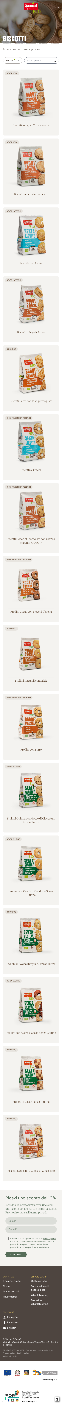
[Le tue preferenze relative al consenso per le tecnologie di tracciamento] (5, 1399)
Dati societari (31, 1350)
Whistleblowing (39, 1295)
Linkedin (11, 1327)
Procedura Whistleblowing (39, 1302)
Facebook (12, 1322)
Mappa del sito (45, 1350)
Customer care (39, 1281)
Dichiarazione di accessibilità (40, 1288)
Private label (10, 1296)
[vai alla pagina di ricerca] (57, 6)
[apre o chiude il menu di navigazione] (5, 6)
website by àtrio (10, 1356)
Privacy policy (9, 1353)
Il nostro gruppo (11, 1281)
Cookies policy (23, 1353)
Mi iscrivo (16, 1254)
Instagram (12, 1317)
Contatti (7, 1286)
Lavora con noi (11, 1291)
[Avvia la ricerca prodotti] (54, 60)
